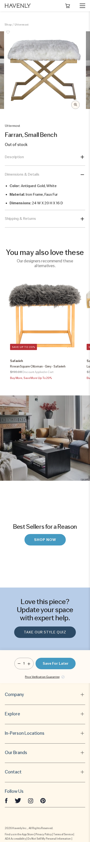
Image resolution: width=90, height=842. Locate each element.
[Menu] (80, 6)
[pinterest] (43, 800)
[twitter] (18, 800)
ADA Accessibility (15, 838)
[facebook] (6, 800)
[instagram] (30, 800)
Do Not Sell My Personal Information (49, 838)
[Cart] (67, 6)
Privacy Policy (44, 834)
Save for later (55, 663)
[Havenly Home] (18, 6)
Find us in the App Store (19, 834)
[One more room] (29, 663)
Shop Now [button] (45, 540)
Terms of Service (63, 834)
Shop (8, 24)
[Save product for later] (8, 34)
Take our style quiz (45, 632)
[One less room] (19, 663)
